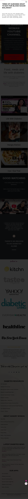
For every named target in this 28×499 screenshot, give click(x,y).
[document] (14, 249)
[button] (26, 1)
